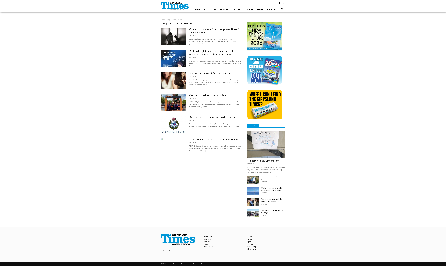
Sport (214, 9)
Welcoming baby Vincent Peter (263, 160)
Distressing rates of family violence (209, 73)
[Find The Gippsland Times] (264, 118)
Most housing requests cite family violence (214, 139)
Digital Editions (209, 237)
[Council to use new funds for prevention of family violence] (173, 36)
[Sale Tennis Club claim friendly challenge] (253, 213)
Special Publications (243, 9)
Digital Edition (248, 3)
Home (197, 9)
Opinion (259, 9)
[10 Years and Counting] (264, 84)
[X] (283, 3)
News (205, 9)
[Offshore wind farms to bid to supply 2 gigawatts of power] (253, 191)
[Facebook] (279, 3)
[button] (282, 9)
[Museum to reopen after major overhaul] (253, 180)
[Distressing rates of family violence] (173, 80)
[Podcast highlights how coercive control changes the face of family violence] (173, 58)
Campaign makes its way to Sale (207, 95)
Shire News (271, 9)
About (272, 3)
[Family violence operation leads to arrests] (173, 124)
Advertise (258, 3)
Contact (265, 3)
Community (225, 9)
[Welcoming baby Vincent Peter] (266, 144)
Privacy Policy (209, 246)
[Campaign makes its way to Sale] (173, 102)
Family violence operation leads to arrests (213, 117)
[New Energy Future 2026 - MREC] (264, 50)
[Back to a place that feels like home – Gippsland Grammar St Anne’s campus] (253, 202)
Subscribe (239, 3)
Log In (232, 3)
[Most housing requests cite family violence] (173, 146)
